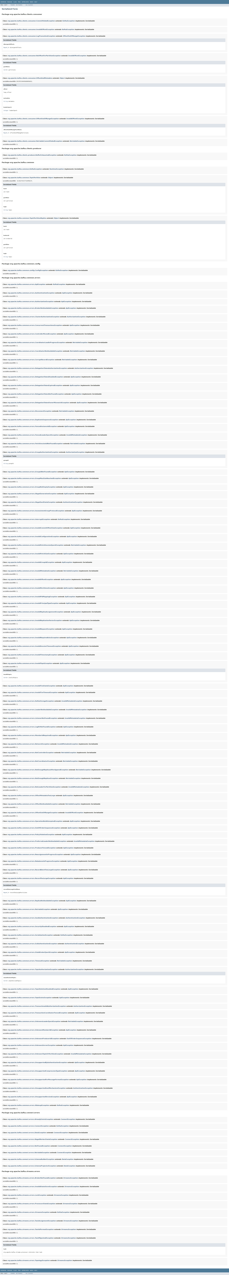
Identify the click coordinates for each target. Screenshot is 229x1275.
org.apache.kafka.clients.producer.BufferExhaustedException (32, 155)
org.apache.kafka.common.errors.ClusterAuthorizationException (33, 317)
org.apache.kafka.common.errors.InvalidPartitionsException (32, 588)
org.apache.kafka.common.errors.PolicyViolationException (31, 834)
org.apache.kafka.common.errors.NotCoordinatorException (31, 761)
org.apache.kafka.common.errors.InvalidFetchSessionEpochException (36, 545)
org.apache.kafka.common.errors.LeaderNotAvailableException (33, 710)
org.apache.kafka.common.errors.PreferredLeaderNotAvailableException (37, 841)
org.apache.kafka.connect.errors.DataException (27, 1132)
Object (62, 78)
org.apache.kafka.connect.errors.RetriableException (29, 1152)
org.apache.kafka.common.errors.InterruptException (29, 519)
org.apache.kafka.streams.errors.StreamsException (29, 1212)
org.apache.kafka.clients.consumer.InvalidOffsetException (31, 29)
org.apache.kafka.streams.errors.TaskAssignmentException (32, 1221)
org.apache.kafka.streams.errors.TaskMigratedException (31, 1238)
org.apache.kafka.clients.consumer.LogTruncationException (31, 36)
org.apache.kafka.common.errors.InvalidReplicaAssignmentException (35, 612)
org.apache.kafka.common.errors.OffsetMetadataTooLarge (31, 795)
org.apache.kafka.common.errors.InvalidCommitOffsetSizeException (35, 528)
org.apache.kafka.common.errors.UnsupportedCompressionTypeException (37, 1071)
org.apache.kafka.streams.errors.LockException (27, 1195)
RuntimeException (56, 169)
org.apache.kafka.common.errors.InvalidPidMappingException (32, 597)
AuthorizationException (76, 317)
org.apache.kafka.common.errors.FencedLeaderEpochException (33, 435)
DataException (67, 1159)
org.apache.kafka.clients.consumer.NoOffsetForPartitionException (34, 56)
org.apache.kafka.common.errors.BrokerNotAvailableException (33, 308)
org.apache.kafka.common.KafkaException (25, 169)
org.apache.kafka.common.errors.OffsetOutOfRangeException (33, 812)
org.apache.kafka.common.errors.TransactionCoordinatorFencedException (37, 1013)
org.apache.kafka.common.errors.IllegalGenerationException (32, 494)
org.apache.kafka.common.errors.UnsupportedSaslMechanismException (37, 1088)
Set (4, 70)
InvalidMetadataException (76, 435)
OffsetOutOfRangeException (74, 36)
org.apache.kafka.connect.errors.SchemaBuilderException (31, 1159)
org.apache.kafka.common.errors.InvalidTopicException (30, 663)
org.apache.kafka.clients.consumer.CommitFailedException (31, 21)
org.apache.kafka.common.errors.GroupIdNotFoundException (32, 472)
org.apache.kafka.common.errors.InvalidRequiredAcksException (33, 637)
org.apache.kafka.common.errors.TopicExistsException (30, 997)
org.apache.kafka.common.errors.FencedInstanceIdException (32, 426)
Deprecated (25, 2)
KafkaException (68, 21)
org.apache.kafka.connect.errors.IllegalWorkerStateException (32, 1139)
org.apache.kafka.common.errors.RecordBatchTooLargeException (34, 870)
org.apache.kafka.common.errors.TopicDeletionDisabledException (34, 989)
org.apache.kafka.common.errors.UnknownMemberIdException (33, 1030)
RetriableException (77, 141)
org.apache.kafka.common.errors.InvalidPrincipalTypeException (33, 603)
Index (31, 2)
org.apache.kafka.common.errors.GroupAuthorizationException (33, 452)
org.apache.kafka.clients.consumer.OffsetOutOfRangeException (33, 119)
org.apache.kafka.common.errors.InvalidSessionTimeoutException (34, 646)
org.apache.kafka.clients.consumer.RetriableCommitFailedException (35, 141)
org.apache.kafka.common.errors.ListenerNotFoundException (32, 718)
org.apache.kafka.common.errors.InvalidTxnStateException (31, 686)
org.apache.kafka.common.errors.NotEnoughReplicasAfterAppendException (38, 770)
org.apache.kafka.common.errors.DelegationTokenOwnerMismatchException (38, 402)
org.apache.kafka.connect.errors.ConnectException (28, 1126)
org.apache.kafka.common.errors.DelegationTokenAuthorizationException (37, 368)
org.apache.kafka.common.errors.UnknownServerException (32, 1045)
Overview (3, 2)
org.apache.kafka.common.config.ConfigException (28, 270)
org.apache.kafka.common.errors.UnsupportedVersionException (33, 1097)
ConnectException (68, 1119)
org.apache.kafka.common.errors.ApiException (26, 284)
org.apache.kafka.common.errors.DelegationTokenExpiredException (35, 385)
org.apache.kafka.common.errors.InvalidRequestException (31, 629)
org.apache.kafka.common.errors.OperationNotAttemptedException (35, 821)
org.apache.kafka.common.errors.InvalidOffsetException (30, 579)
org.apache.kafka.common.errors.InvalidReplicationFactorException (35, 620)
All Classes (29, 5)
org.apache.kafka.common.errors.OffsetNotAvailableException (33, 804)
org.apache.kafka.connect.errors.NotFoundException (29, 1146)
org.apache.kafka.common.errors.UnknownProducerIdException (33, 1038)
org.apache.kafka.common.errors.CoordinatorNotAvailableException (35, 351)
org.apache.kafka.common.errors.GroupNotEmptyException (32, 487)
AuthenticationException (73, 502)
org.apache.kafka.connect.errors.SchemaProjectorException (32, 1166)
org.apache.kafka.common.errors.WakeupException (28, 1105)
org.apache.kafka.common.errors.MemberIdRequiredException (33, 735)
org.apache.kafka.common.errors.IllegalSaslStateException (32, 502)
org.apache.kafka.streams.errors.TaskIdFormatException (31, 1229)
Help (35, 2)
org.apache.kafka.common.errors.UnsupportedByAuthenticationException (37, 1062)
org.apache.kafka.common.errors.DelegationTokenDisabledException (35, 377)
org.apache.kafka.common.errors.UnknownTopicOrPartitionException (35, 1054)
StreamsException (70, 1178)
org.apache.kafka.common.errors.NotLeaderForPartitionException (34, 787)
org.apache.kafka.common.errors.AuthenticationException (31, 293)
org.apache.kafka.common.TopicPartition (24, 177)
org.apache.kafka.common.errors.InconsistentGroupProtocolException (36, 511)
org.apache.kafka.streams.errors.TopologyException (29, 1260)
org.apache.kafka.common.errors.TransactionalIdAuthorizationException (37, 1006)
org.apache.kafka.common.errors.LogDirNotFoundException (32, 727)
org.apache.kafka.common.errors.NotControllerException (31, 752)
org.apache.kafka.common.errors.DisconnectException (30, 411)
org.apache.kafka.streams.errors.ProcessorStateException (31, 1204)
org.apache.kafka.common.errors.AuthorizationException (31, 301)
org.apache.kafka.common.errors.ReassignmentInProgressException (35, 854)
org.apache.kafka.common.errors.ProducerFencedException (32, 848)
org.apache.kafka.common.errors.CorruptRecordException (31, 360)
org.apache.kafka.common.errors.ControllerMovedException (32, 334)
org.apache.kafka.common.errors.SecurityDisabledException (32, 926)
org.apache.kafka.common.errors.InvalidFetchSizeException (32, 554)
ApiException (67, 293)
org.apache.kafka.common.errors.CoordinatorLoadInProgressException (36, 342)
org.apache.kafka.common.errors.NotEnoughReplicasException (33, 778)
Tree (19, 2)
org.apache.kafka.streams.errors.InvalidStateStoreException (32, 1186)
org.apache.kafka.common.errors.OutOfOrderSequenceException (34, 828)
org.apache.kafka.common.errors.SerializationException (30, 935)
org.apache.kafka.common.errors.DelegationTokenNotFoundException (36, 394)
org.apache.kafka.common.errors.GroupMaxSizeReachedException (34, 478)
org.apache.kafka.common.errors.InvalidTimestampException (32, 655)
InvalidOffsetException (77, 56)
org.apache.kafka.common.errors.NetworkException (29, 744)
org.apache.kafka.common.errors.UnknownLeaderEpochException (34, 1021)
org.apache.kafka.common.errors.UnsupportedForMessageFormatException (38, 1079)
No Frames (19, 5)
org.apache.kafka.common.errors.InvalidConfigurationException (33, 536)
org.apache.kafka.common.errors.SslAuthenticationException (32, 944)
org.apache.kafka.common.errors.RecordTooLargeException (32, 878)
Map (4, 47)
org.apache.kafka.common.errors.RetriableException (29, 909)
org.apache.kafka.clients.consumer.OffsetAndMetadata (30, 78)
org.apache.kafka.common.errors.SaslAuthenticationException (33, 918)
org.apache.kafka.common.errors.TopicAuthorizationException (33, 969)
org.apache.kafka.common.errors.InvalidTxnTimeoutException (33, 692)
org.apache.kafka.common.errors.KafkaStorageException (31, 701)
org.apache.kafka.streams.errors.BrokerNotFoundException (32, 1178)
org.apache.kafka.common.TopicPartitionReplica (27, 218)
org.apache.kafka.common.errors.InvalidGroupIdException (31, 562)
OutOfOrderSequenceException (79, 1038)
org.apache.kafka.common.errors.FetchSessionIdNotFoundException (35, 443)
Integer (5, 110)
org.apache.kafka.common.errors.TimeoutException (28, 961)
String (5, 101)
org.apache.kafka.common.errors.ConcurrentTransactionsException (35, 325)
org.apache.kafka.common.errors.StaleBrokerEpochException (32, 952)
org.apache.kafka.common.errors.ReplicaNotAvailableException (33, 901)
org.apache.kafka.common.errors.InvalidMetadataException (32, 571)
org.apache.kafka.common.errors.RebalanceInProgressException (34, 861)
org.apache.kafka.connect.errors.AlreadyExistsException (30, 1119)
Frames (13, 5)
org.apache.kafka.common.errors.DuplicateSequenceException (33, 420)
